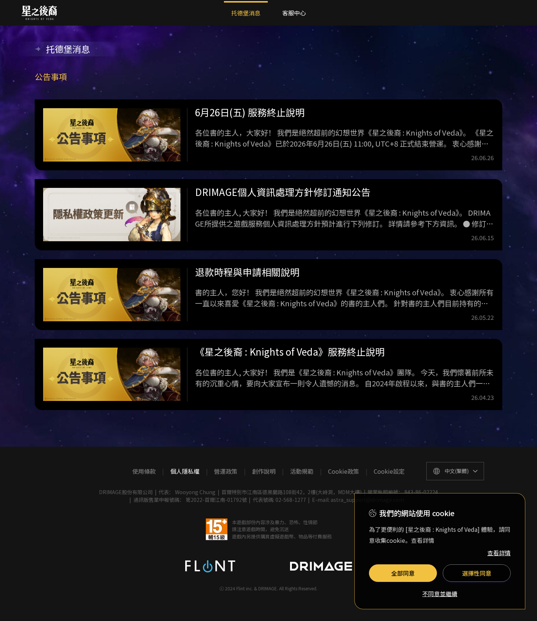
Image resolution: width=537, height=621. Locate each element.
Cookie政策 (343, 471)
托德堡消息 (245, 12)
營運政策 (225, 471)
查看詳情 (499, 552)
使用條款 (144, 471)
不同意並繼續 (439, 594)
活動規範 (301, 471)
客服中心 (294, 12)
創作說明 (263, 471)
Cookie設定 (389, 471)
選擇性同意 (476, 573)
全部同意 (403, 573)
